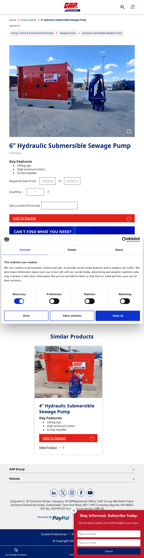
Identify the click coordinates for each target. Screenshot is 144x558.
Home (12, 20)
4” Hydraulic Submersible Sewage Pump (66, 408)
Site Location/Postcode (24, 206)
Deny (26, 315)
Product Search (28, 20)
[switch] (54, 301)
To (59, 181)
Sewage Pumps (68, 33)
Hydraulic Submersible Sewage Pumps (102, 33)
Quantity (15, 192)
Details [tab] (72, 249)
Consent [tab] (25, 249)
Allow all (118, 315)
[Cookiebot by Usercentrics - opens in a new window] (124, 239)
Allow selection (72, 315)
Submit (109, 551)
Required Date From (22, 181)
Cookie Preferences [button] (54, 534)
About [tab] (119, 249)
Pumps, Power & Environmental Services (32, 33)
